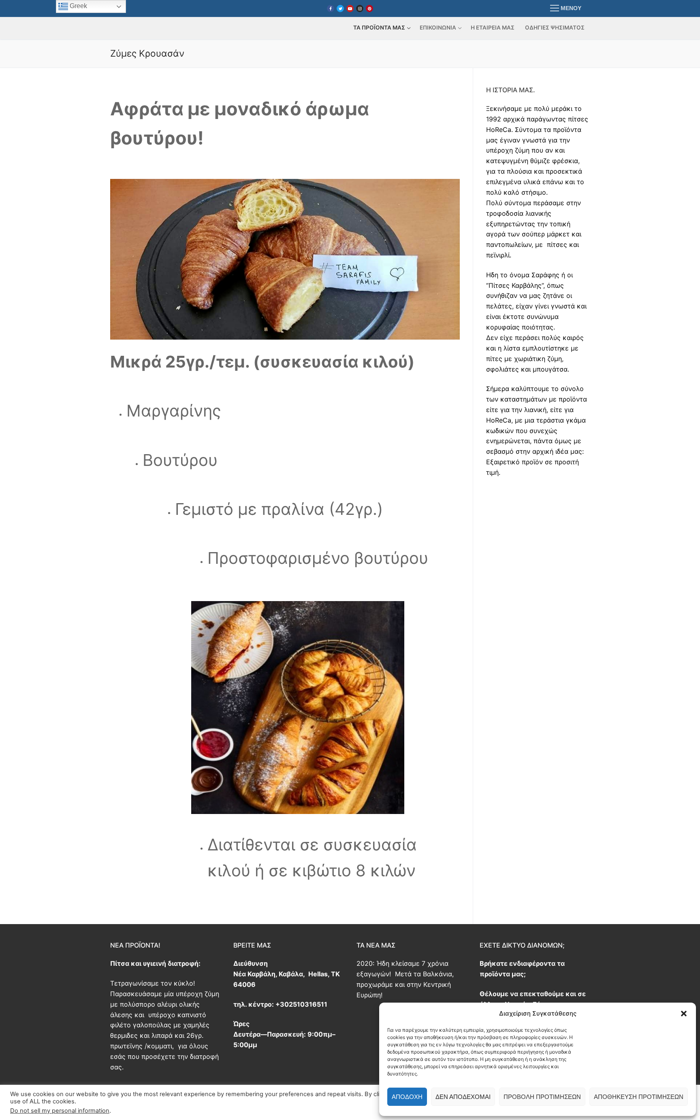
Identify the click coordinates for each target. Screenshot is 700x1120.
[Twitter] (340, 8)
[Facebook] (330, 8)
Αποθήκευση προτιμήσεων (638, 1096)
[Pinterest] (369, 8)
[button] (684, 1013)
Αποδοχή (407, 1096)
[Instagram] (359, 8)
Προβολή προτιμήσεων (542, 1096)
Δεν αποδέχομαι (463, 1096)
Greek (77, 5)
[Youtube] (350, 8)
